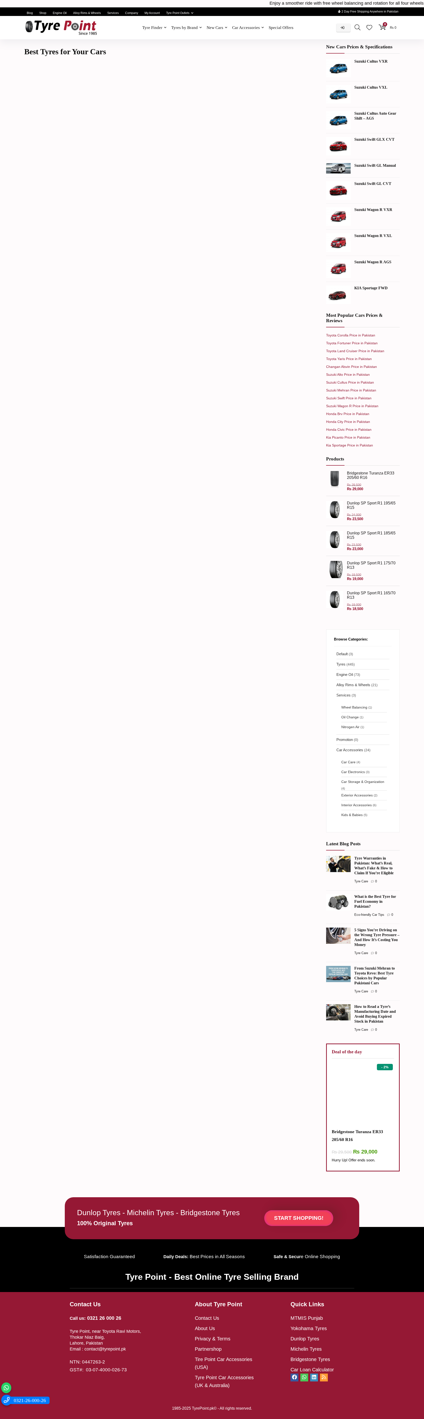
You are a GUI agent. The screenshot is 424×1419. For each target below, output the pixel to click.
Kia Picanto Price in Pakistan (348, 437)
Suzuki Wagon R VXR (373, 210)
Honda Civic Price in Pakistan (348, 429)
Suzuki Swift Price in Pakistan (348, 398)
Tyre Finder (152, 27)
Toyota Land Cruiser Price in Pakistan (355, 351)
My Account (152, 13)
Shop (42, 13)
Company (131, 13)
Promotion (344, 739)
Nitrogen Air (350, 727)
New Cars (215, 27)
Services (113, 13)
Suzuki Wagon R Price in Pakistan (352, 406)
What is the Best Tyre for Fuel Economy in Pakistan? (375, 901)
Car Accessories (246, 27)
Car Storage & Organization (362, 782)
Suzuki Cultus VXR (371, 61)
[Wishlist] (369, 28)
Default (342, 654)
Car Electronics (353, 772)
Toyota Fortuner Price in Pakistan (352, 343)
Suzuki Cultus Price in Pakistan (350, 382)
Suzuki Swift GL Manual (375, 165)
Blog (30, 13)
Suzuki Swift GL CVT (372, 183)
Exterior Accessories (357, 795)
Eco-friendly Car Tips (369, 915)
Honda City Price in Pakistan (348, 422)
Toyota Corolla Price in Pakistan (350, 335)
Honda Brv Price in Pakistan (347, 414)
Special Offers (281, 27)
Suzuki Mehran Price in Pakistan (351, 390)
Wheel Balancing (354, 707)
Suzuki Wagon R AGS (372, 262)
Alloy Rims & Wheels (87, 13)
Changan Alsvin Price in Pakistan (351, 367)
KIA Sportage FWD (371, 288)
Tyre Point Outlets (177, 13)
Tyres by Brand (184, 27)
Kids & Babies (352, 815)
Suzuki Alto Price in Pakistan (348, 374)
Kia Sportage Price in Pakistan (349, 445)
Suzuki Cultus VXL (370, 87)
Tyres (340, 664)
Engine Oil (60, 13)
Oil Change (350, 717)
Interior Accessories (356, 805)
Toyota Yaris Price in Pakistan (349, 359)
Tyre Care (361, 881)
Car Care (348, 762)
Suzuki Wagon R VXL (373, 236)
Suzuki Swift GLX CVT (374, 139)
